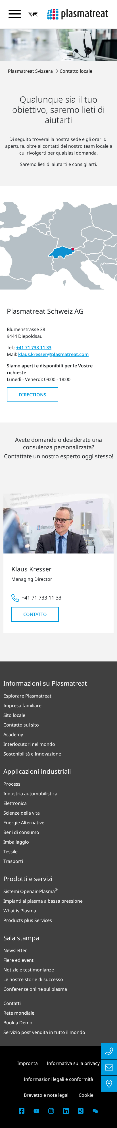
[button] (33, 14)
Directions (32, 395)
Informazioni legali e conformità (58, 1079)
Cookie (86, 1095)
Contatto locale (76, 71)
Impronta (27, 1063)
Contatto (35, 614)
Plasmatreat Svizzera (31, 71)
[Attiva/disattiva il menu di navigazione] (15, 14)
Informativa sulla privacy (73, 1063)
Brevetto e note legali (47, 1095)
